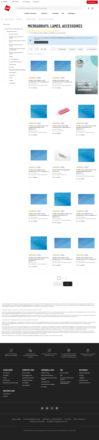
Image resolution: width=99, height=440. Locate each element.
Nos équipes (25, 383)
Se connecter (6, 394)
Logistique (82, 378)
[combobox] (30, 49)
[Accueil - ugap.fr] (7, 8)
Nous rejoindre (26, 385)
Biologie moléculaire (31, 19)
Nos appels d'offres (27, 380)
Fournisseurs (36, 1)
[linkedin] (57, 408)
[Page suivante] (67, 284)
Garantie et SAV (83, 380)
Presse (5, 378)
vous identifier (51, 33)
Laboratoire (18, 19)
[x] (52, 408)
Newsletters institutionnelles (10, 383)
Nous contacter (64, 373)
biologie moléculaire (34, 335)
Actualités (6, 375)
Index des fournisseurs (47, 375)
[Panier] (92, 8)
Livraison (81, 375)
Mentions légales (16, 419)
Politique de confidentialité (37, 421)
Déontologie (68, 419)
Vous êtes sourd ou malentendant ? (65, 382)
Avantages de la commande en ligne (49, 378)
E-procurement (45, 382)
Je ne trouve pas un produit (41, 42)
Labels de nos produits (28, 378)
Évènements (6, 380)
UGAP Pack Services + (85, 383)
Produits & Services (9, 19)
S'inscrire (5, 396)
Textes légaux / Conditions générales (52, 419)
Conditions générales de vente (31, 419)
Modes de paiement (84, 373)
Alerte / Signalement (79, 419)
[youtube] (47, 408)
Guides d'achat (45, 373)
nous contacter (61, 33)
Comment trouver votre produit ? (66, 378)
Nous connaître (26, 373)
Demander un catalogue (48, 384)
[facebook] (42, 408)
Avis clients (44, 387)
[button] (5, 1)
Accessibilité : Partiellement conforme (57, 421)
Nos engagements (27, 375)
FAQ (61, 375)
